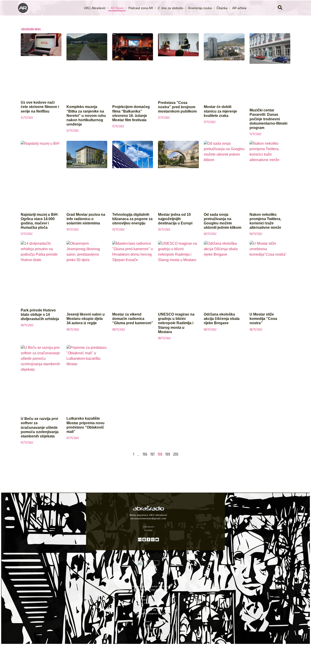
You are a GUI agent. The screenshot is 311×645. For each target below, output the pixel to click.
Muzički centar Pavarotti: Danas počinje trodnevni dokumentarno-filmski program (268, 119)
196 (145, 454)
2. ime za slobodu (170, 8)
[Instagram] (153, 539)
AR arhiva (239, 8)
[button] (280, 8)
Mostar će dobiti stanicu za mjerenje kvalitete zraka (220, 111)
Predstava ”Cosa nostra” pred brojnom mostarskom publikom (177, 107)
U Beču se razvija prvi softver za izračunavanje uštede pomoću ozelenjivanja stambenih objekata (40, 427)
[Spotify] (144, 539)
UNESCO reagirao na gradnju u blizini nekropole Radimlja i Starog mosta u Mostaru (176, 323)
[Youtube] (157, 539)
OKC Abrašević (95, 8)
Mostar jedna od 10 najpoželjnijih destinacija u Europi (175, 219)
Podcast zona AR (140, 8)
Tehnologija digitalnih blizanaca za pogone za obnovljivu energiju (132, 219)
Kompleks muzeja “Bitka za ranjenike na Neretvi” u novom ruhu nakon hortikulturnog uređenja (86, 115)
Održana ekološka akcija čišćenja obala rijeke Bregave (222, 318)
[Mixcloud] (140, 539)
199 (167, 454)
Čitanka (222, 8)
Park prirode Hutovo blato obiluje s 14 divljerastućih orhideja (40, 314)
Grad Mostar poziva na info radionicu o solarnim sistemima (85, 219)
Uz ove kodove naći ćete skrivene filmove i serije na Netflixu (40, 106)
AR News (117, 8)
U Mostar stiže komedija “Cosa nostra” (263, 318)
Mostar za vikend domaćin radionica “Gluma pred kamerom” (132, 318)
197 (152, 454)
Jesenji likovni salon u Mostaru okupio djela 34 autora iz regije (85, 318)
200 (175, 454)
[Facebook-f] (148, 539)
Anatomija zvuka (200, 8)
